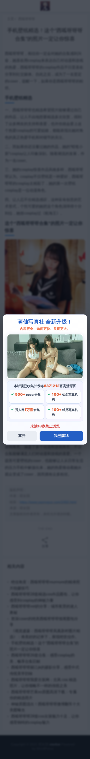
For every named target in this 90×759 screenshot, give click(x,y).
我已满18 (61, 436)
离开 (21, 436)
